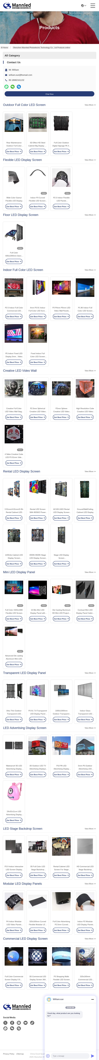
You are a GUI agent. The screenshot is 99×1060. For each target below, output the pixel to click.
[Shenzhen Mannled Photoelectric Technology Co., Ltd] (17, 6)
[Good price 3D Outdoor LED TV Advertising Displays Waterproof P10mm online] (37, 749)
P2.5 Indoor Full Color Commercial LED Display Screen (14, 311)
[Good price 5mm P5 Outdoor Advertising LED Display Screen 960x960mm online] (85, 749)
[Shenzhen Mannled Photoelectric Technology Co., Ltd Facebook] (12, 1022)
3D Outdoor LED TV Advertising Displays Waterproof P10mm (38, 769)
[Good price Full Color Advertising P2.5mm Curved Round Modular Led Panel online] (61, 905)
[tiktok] (32, 1022)
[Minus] (92, 999)
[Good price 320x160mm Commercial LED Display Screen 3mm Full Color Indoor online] (85, 960)
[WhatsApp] (6, 86)
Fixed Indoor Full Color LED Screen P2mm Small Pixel (37, 356)
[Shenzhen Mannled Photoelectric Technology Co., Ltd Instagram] (18, 1022)
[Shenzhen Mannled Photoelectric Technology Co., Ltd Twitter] (5, 1022)
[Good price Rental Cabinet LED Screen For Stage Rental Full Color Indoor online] (61, 850)
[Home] (17, 1010)
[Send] (92, 1056)
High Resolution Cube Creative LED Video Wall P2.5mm (85, 411)
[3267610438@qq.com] (18, 86)
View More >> (90, 105)
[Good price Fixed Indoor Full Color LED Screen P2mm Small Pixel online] (37, 337)
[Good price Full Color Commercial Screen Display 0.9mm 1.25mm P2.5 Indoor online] (14, 960)
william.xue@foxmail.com (20, 75)
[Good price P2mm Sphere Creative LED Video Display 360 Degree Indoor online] (61, 392)
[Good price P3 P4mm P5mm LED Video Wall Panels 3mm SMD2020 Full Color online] (61, 291)
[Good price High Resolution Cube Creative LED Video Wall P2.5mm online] (85, 392)
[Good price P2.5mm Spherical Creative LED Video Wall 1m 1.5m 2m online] (37, 392)
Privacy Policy (8, 1054)
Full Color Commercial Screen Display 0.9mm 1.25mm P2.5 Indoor (14, 979)
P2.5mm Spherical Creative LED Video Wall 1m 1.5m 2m (38, 411)
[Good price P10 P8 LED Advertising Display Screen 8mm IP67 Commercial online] (61, 749)
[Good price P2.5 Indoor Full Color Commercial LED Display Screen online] (14, 291)
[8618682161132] (5, 1028)
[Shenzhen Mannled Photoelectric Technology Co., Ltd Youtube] (25, 1022)
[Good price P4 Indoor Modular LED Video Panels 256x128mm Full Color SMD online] (14, 905)
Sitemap (20, 1054)
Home (5, 48)
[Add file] (48, 1056)
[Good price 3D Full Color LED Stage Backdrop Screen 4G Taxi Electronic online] (37, 850)
